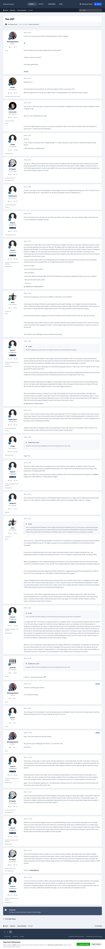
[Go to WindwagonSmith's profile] (6, 24)
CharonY (12, 250)
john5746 (13, 667)
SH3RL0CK (12, 503)
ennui (12, 302)
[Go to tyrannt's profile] (12, 711)
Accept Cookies (84, 944)
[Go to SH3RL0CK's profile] (12, 497)
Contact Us (15, 936)
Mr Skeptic (12, 169)
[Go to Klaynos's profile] (12, 217)
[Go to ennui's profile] (12, 296)
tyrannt (12, 717)
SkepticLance (12, 196)
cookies (14, 945)
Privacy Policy (7, 936)
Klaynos (12, 223)
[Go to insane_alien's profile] (12, 106)
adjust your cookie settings (55, 945)
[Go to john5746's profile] (12, 661)
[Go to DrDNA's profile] (12, 81)
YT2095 (12, 145)
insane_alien (12, 112)
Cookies (22, 936)
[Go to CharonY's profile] (12, 244)
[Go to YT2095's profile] (12, 138)
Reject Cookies (96, 944)
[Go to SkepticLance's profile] (12, 190)
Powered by (94, 936)
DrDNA (12, 87)
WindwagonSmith (13, 24)
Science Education (34, 24)
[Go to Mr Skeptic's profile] (12, 163)
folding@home (34, 870)
